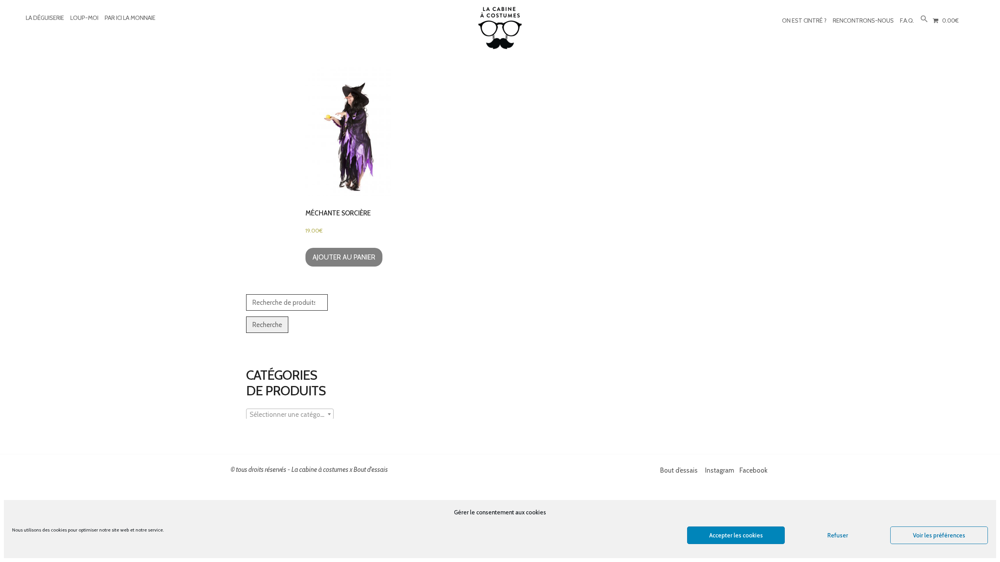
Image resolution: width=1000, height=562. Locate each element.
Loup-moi (84, 17)
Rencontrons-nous (863, 20)
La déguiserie (45, 17)
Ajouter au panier (343, 257)
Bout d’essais (679, 470)
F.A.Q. (907, 20)
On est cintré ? (804, 20)
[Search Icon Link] (924, 19)
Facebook (753, 470)
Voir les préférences (939, 535)
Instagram (719, 470)
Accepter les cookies (736, 535)
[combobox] (290, 414)
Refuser (837, 535)
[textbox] (289, 414)
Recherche (267, 325)
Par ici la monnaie (130, 17)
